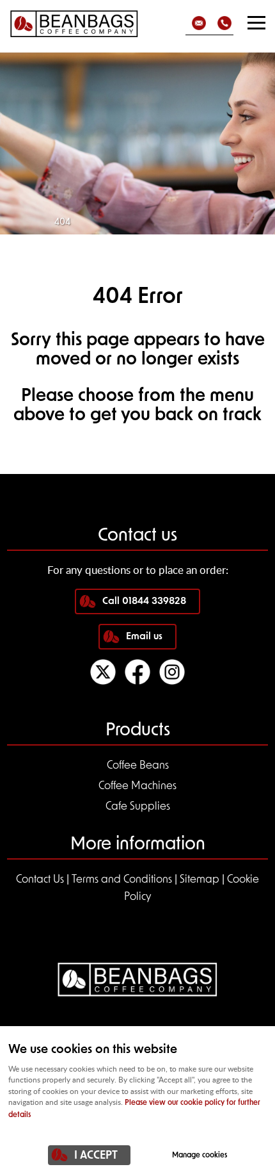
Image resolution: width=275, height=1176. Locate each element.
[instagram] (172, 682)
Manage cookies (199, 1155)
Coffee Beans (138, 765)
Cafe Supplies (138, 806)
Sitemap (199, 879)
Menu (256, 22)
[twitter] (103, 682)
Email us (144, 637)
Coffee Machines (137, 786)
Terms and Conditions (122, 879)
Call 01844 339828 (144, 602)
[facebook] (137, 682)
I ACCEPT (96, 1155)
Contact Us (40, 879)
